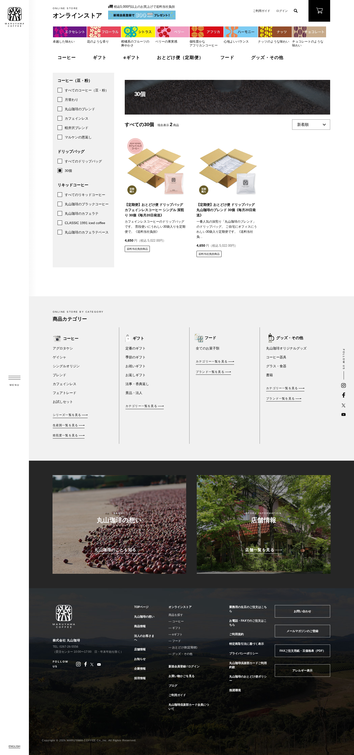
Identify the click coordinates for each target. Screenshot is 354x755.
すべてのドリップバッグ (83, 161)
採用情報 (140, 678)
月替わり (71, 99)
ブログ (173, 685)
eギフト (132, 57)
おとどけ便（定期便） (180, 57)
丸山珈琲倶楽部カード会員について (189, 706)
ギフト (100, 57)
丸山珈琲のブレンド (80, 109)
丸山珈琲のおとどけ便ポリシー (248, 678)
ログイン (282, 11)
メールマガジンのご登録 (302, 631)
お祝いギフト (135, 366)
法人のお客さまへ (144, 638)
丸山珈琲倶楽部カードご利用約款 (248, 665)
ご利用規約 (236, 634)
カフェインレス (76, 118)
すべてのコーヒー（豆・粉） (87, 90)
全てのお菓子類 (207, 348)
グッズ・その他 (267, 57)
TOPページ (141, 607)
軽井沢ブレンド (76, 127)
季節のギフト (135, 357)
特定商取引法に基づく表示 (246, 643)
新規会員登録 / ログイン (184, 666)
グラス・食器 (276, 366)
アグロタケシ (63, 348)
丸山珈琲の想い (144, 616)
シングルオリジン (66, 366)
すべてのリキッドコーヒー (85, 194)
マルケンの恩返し (78, 137)
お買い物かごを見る (182, 676)
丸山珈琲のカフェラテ (81, 213)
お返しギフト (135, 375)
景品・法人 (133, 392)
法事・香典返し (137, 384)
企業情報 (140, 668)
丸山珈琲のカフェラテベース (87, 232)
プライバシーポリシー (243, 653)
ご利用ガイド (261, 11)
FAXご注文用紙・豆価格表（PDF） (303, 650)
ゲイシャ (59, 357)
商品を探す (176, 614)
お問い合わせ (302, 611)
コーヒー (67, 57)
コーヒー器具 (276, 357)
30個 (68, 170)
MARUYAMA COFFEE (14, 17)
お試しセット (63, 401)
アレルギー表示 (302, 670)
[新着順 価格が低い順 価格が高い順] (311, 125)
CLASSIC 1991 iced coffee (85, 223)
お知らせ (140, 659)
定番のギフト (135, 348)
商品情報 (140, 626)
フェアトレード (64, 392)
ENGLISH (14, 746)
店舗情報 (140, 649)
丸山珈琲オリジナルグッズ (286, 348)
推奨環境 (235, 690)
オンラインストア (180, 607)
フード (227, 57)
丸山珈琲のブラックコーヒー (87, 204)
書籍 (269, 375)
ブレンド (59, 375)
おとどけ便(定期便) (184, 647)
